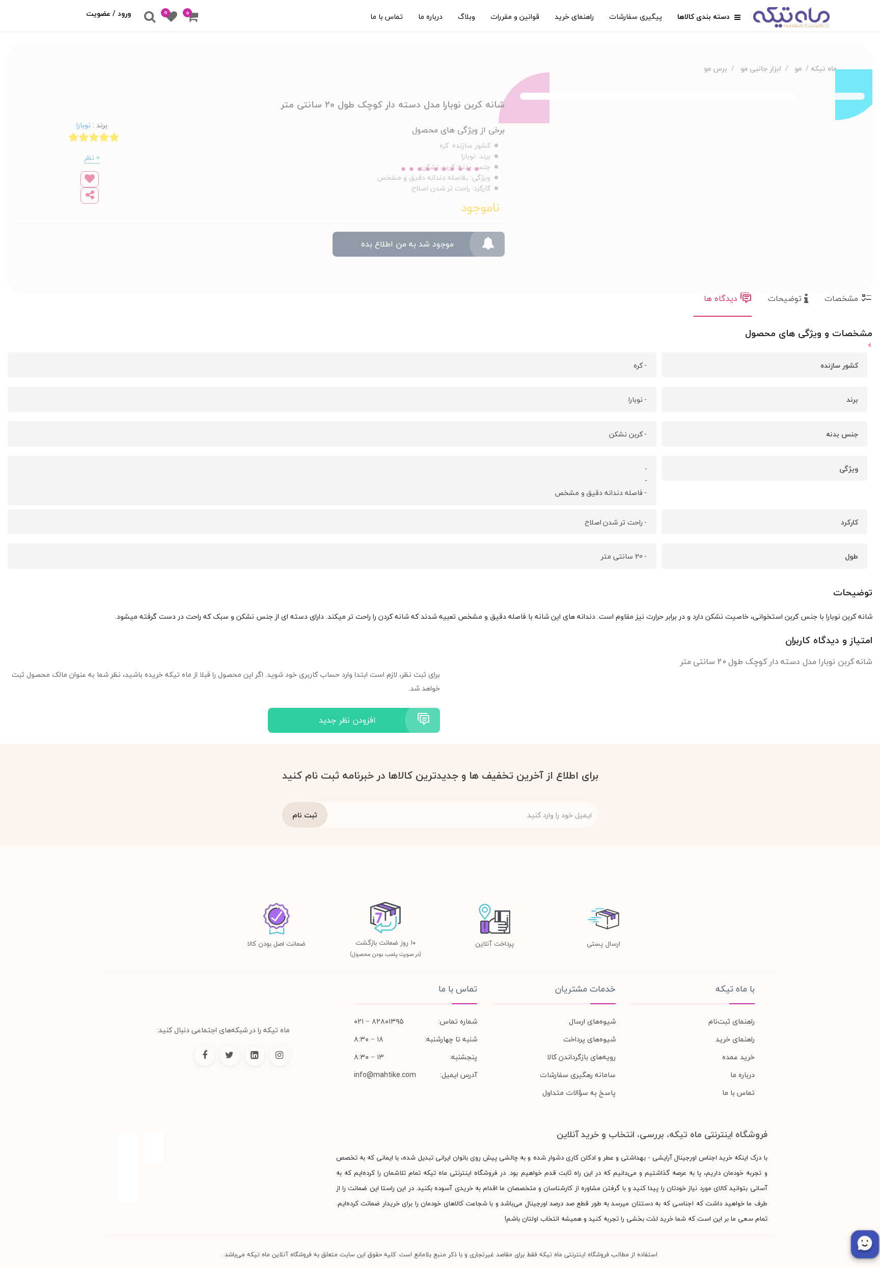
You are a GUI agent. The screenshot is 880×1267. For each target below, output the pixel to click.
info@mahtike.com (385, 1074)
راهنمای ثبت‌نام (731, 1021)
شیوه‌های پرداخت (589, 1039)
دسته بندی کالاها (704, 16)
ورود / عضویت (108, 13)
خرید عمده (738, 1057)
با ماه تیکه (735, 989)
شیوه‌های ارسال (592, 1021)
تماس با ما (386, 16)
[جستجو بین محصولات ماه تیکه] (149, 17)
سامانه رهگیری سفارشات (578, 1074)
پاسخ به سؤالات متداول (579, 1092)
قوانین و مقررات (514, 16)
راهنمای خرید (574, 16)
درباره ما (430, 16)
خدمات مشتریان (585, 989)
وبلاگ (466, 16)
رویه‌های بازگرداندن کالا (581, 1057)
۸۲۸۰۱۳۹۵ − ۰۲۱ (379, 1021)
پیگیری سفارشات (635, 16)
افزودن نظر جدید (347, 720)
